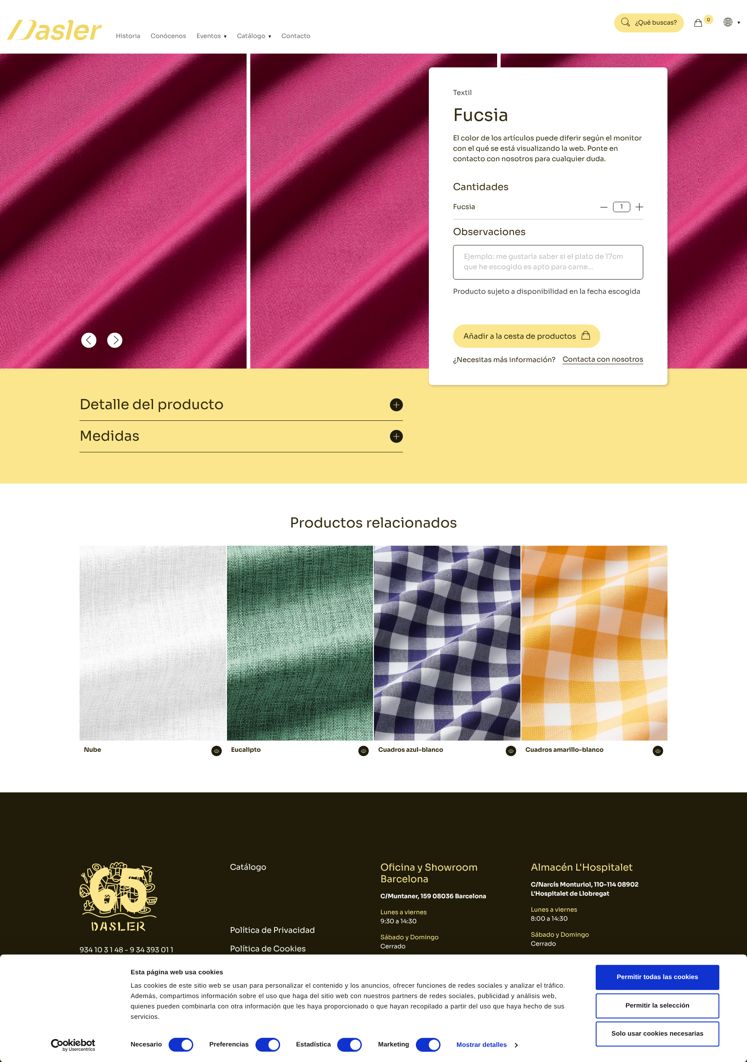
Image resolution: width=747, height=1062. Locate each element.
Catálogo (252, 36)
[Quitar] (604, 207)
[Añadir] (639, 207)
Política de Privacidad (272, 930)
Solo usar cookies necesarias (658, 1033)
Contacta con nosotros (602, 359)
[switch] (267, 1045)
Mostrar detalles (481, 1045)
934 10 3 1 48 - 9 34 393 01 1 (126, 949)
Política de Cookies (268, 949)
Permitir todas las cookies (658, 977)
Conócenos (168, 36)
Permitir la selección (658, 1005)
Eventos (210, 36)
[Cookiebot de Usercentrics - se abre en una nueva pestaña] (73, 1045)
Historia (128, 36)
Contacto (295, 36)
